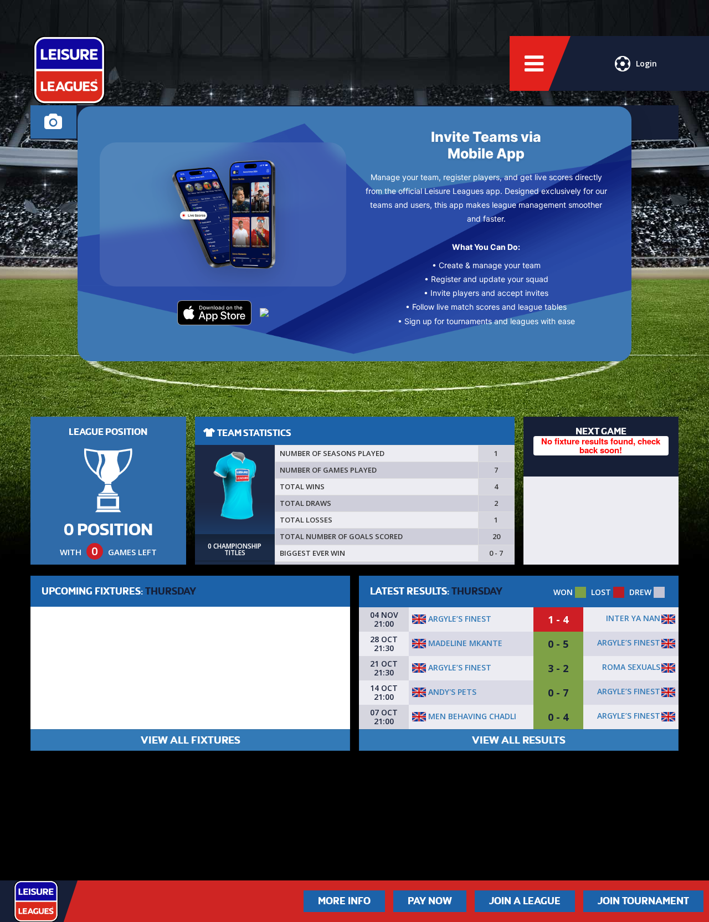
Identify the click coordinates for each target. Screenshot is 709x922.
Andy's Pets (451, 692)
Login (646, 63)
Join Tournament (643, 900)
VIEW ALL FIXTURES (190, 740)
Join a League (525, 900)
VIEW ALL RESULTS (519, 740)
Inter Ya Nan (633, 618)
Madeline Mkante (464, 643)
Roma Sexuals (631, 667)
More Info (344, 900)
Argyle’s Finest (458, 618)
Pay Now (430, 900)
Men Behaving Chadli (471, 716)
